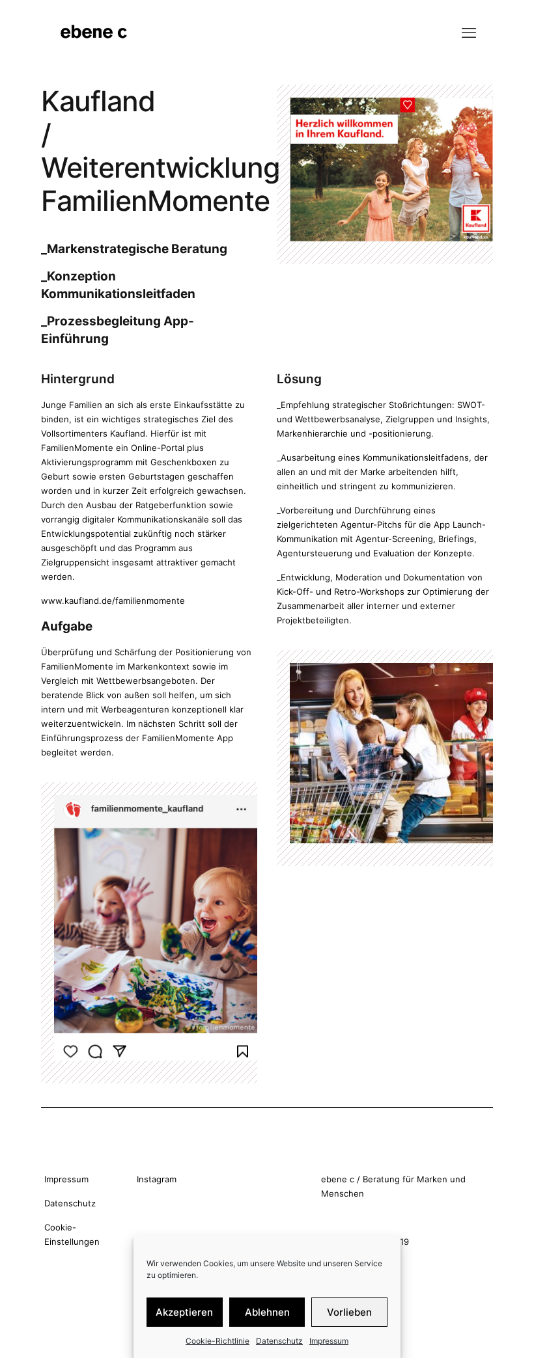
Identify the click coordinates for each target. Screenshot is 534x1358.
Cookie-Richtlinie (217, 1341)
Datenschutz (279, 1341)
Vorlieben (349, 1312)
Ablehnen (267, 1312)
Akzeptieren (184, 1312)
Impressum (328, 1341)
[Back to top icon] (471, 1331)
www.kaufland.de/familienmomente (113, 600)
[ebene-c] (95, 32)
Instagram (156, 1179)
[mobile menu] (469, 32)
